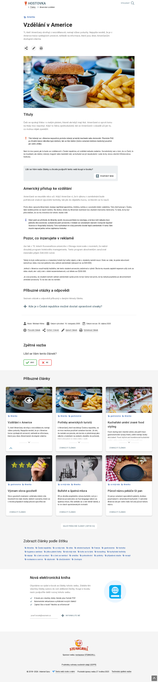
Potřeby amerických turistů (75, 422)
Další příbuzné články (79, 526)
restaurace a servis (35, 559)
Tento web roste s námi (65, 671)
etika (71, 548)
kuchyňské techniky (118, 552)
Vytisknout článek (41, 48)
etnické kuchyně (83, 548)
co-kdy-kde (65, 484)
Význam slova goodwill (22, 490)
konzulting (101, 552)
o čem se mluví (43, 555)
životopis (78, 559)
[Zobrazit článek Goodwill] (29, 468)
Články (33, 7)
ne (47, 362)
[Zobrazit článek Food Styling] (129, 400)
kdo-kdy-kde (71, 552)
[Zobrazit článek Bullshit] (79, 468)
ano (32, 362)
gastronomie (76, 416)
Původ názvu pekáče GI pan (125, 490)
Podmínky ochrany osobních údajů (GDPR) (79, 665)
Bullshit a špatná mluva (72, 490)
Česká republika (44, 548)
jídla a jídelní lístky (54, 552)
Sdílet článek (27, 53)
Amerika (31, 17)
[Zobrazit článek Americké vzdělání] (29, 400)
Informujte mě (73, 615)
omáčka (75, 555)
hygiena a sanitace (34, 552)
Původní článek (34, 330)
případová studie (114, 555)
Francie (97, 548)
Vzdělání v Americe (20, 422)
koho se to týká (86, 552)
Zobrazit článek (67, 448)
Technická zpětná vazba (121, 671)
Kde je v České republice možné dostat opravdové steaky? (65, 306)
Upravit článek (33, 48)
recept (127, 555)
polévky (100, 555)
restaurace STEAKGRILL (85, 655)
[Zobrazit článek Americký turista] (79, 400)
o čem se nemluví (60, 555)
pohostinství (87, 555)
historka (122, 548)
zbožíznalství (64, 559)
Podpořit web (107, 176)
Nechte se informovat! (60, 605)
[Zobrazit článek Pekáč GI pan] (129, 468)
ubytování (51, 559)
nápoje (30, 555)
